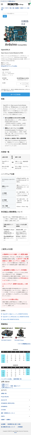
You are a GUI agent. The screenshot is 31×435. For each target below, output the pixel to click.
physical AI (4, 400)
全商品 (2, 8)
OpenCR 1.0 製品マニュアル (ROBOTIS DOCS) (15, 314)
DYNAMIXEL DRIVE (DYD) (7, 403)
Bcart (15, 432)
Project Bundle (5, 396)
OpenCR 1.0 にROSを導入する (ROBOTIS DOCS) (16, 316)
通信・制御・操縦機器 (14, 8)
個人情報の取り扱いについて (8, 426)
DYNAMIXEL (4, 406)
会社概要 (3, 424)
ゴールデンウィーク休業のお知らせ (8, 1)
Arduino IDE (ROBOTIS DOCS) (11, 319)
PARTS (6, 8)
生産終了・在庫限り (6, 419)
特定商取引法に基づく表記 (14, 424)
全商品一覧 (3, 393)
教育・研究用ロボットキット (8, 413)
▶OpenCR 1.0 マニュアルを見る (9, 66)
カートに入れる (15, 94)
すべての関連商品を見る (25, 343)
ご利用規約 (20, 426)
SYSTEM (3, 409)
